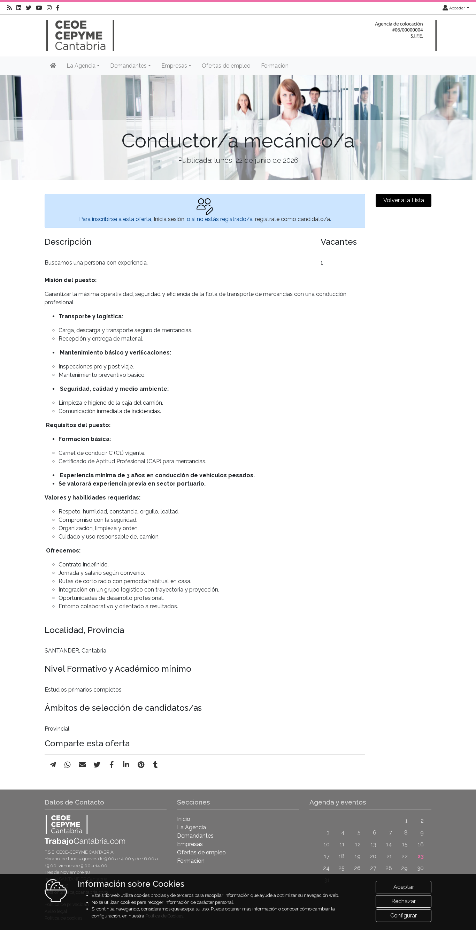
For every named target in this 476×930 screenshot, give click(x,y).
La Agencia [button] (81, 65)
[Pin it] (141, 765)
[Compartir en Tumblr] (155, 765)
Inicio (183, 819)
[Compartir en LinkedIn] (126, 765)
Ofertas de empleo (226, 65)
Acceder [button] (457, 8)
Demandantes (195, 835)
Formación (275, 65)
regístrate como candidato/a (292, 219)
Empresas (190, 844)
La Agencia (191, 827)
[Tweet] (96, 765)
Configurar (403, 915)
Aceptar (403, 887)
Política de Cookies (164, 915)
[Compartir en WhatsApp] (67, 765)
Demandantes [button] (128, 65)
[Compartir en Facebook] (111, 765)
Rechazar (403, 901)
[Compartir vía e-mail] (82, 765)
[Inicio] (79, 32)
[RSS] (9, 8)
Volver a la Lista (403, 200)
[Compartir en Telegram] (53, 765)
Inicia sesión (169, 219)
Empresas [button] (174, 65)
